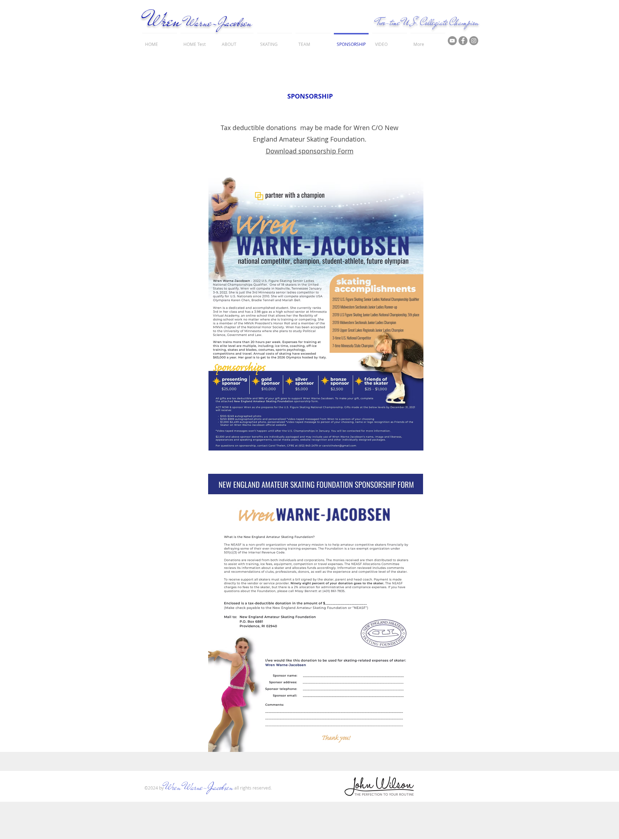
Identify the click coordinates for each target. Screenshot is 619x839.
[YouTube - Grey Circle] (452, 40)
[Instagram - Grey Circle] (473, 40)
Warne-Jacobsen (219, 22)
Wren (164, 20)
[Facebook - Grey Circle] (463, 40)
